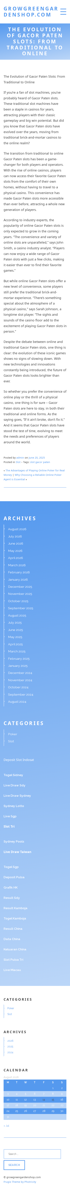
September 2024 (20, 694)
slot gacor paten (40, 462)
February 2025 (19, 658)
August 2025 (17, 615)
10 (8, 1099)
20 (34, 1105)
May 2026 (15, 551)
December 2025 (20, 586)
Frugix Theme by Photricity (20, 1181)
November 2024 (20, 680)
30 (61, 1111)
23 (61, 1105)
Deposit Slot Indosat (19, 760)
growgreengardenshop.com (31, 11)
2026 (10, 1040)
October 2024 (18, 687)
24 (7, 1111)
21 (44, 1105)
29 (53, 1111)
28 (43, 1111)
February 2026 (19, 572)
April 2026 (15, 558)
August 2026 (17, 529)
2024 (10, 1052)
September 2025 (20, 608)
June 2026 (15, 543)
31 (8, 1116)
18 (16, 1105)
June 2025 (15, 630)
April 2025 (15, 644)
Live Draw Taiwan (17, 852)
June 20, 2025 (37, 457)
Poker (12, 734)
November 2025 (20, 594)
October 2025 (18, 601)
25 (16, 1111)
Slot (18, 462)
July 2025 (15, 622)
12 (25, 1099)
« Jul (6, 1125)
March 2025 (16, 651)
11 (17, 1099)
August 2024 (17, 701)
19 (25, 1105)
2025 (10, 1046)
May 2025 (15, 637)
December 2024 (20, 673)
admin (20, 457)
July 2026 (15, 536)
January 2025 (18, 666)
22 (53, 1105)
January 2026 (18, 579)
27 (34, 1111)
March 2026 (17, 565)
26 (25, 1111)
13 (34, 1099)
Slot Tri (9, 826)
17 (8, 1105)
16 (61, 1099)
